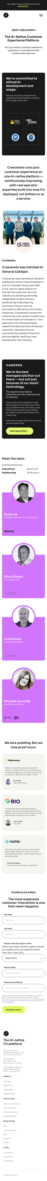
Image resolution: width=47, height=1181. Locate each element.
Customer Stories (9, 1130)
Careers (6, 1142)
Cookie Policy (8, 1161)
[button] (41, 15)
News (5, 1134)
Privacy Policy (10, 1002)
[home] (5, 15)
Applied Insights (9, 1093)
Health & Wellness (10, 1116)
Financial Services (9, 1108)
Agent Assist (8, 1085)
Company (6, 1138)
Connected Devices (10, 1112)
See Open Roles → (19, 431)
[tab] (12, 471)
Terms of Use (8, 1153)
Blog (5, 1126)
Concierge (7, 1081)
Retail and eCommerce (11, 1104)
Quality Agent (8, 1090)
